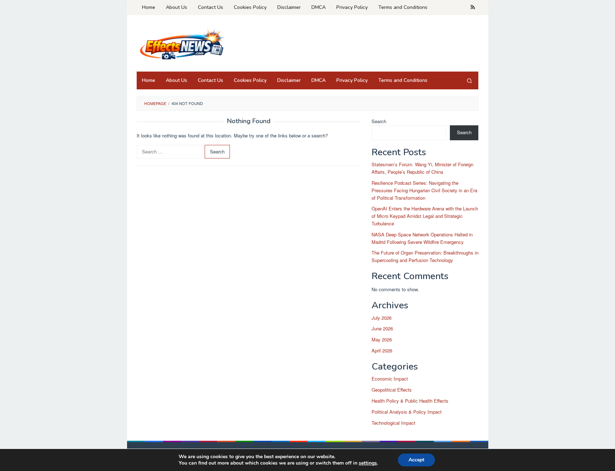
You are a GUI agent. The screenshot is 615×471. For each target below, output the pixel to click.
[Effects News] (181, 45)
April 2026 (382, 350)
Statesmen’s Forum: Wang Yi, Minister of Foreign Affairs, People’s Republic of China (422, 168)
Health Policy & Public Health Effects (410, 400)
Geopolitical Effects (392, 389)
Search (379, 121)
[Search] (469, 80)
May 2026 (382, 339)
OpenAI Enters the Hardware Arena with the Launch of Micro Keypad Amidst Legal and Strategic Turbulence (425, 216)
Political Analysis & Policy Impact (407, 411)
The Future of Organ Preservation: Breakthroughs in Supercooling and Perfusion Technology (425, 256)
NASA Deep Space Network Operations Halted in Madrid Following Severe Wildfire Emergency (422, 238)
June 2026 (382, 328)
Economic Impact (390, 378)
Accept (416, 459)
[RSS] (472, 7)
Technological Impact (393, 422)
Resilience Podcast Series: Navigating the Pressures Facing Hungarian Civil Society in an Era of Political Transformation (424, 190)
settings (368, 463)
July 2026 (381, 317)
